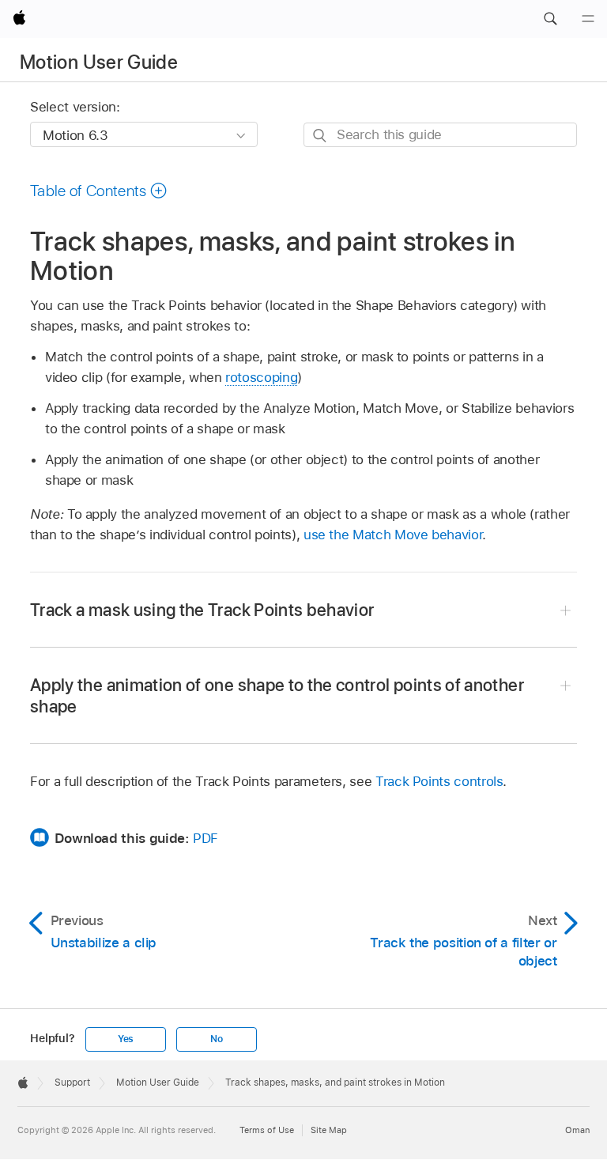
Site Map (329, 1129)
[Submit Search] (320, 135)
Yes (126, 1039)
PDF (205, 838)
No (216, 1039)
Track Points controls (439, 781)
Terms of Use (266, 1129)
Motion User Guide (99, 62)
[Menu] (588, 19)
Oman (577, 1129)
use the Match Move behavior (393, 534)
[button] (550, 19)
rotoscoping (261, 377)
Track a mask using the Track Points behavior (202, 609)
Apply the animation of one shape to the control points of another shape (277, 695)
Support (72, 1082)
